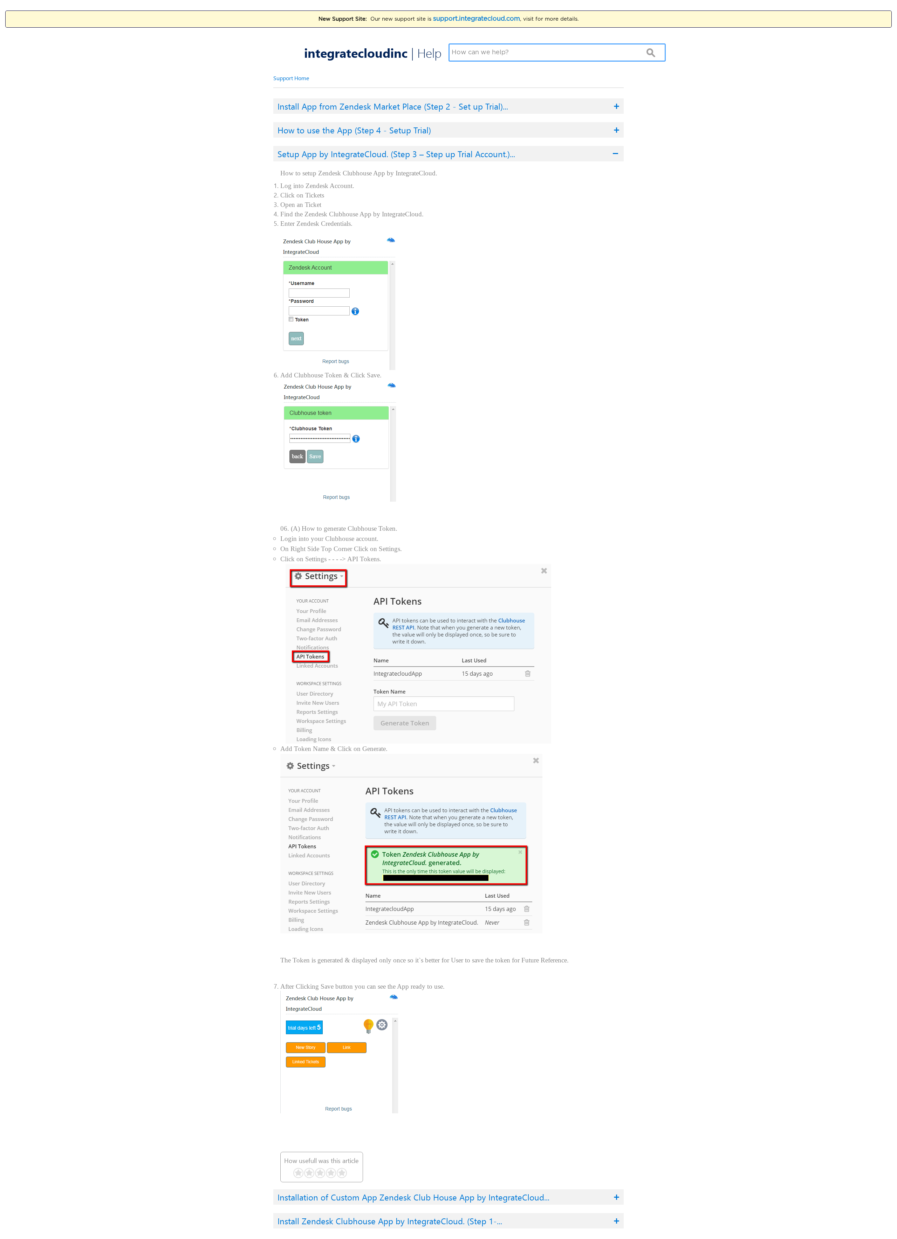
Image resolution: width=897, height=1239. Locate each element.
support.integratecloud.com (476, 19)
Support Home (291, 78)
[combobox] (548, 52)
